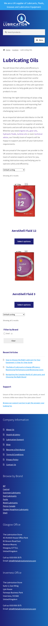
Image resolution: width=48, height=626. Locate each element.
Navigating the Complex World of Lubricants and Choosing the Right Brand (25, 375)
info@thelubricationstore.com (22, 560)
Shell (5, 512)
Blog (8, 444)
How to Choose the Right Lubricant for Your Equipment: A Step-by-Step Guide (23, 361)
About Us (10, 429)
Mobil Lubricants (10, 502)
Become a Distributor (15, 449)
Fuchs (5, 499)
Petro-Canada (9, 506)
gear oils (33, 130)
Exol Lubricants (10, 496)
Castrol (6, 489)
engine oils (24, 130)
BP (4, 486)
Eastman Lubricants (12, 492)
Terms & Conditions (15, 454)
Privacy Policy (12, 459)
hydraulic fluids (9, 134)
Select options (24, 241)
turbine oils (22, 134)
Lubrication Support (15, 439)
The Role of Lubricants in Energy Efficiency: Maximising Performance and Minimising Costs (24, 368)
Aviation (15, 50)
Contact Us (11, 464)
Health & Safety (13, 434)
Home (8, 50)
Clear (13, 341)
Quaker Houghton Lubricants (15, 509)
